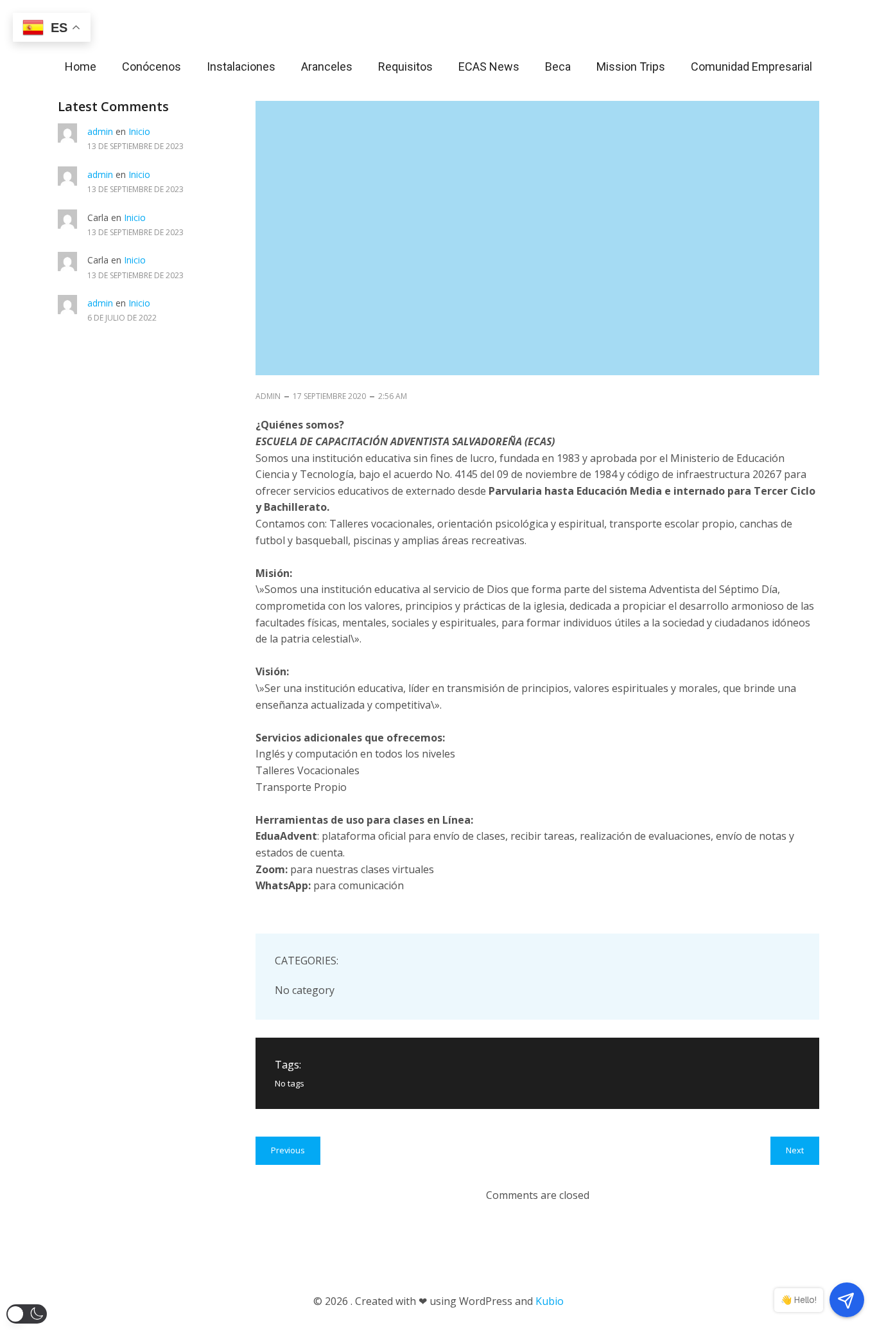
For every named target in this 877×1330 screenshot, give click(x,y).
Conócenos (151, 66)
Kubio (549, 1301)
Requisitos (405, 66)
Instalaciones (241, 66)
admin (100, 131)
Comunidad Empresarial (751, 66)
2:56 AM (392, 396)
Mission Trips (630, 66)
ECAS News (488, 66)
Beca (558, 66)
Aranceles (326, 66)
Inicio (139, 131)
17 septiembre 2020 (329, 396)
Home (80, 66)
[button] (26, 1314)
